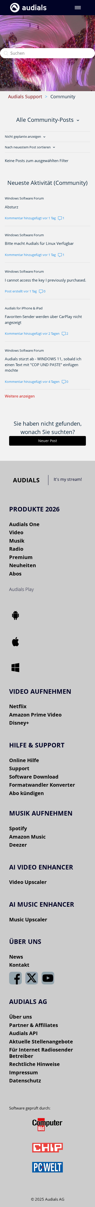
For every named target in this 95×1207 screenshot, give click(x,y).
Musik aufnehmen (40, 813)
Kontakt (19, 964)
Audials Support (25, 96)
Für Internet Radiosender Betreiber (41, 1052)
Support (19, 768)
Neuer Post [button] (47, 440)
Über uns (20, 1016)
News (16, 956)
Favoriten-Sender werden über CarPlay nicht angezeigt (43, 319)
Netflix (18, 706)
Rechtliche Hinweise (34, 1064)
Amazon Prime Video (35, 714)
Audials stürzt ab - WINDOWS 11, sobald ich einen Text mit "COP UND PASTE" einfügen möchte (43, 364)
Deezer (18, 844)
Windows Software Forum (24, 198)
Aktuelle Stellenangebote (41, 1041)
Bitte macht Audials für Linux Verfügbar (39, 243)
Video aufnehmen (40, 691)
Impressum (23, 1072)
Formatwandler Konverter (42, 784)
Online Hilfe (24, 760)
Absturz (11, 206)
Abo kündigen (26, 793)
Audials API (23, 1033)
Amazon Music (27, 836)
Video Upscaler (28, 882)
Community (62, 96)
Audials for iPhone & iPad (24, 308)
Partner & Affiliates (33, 1025)
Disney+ (19, 722)
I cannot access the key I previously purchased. (45, 280)
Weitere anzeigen (20, 396)
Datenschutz (25, 1080)
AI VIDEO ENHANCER (41, 867)
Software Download (34, 776)
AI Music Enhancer (41, 904)
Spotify (18, 828)
